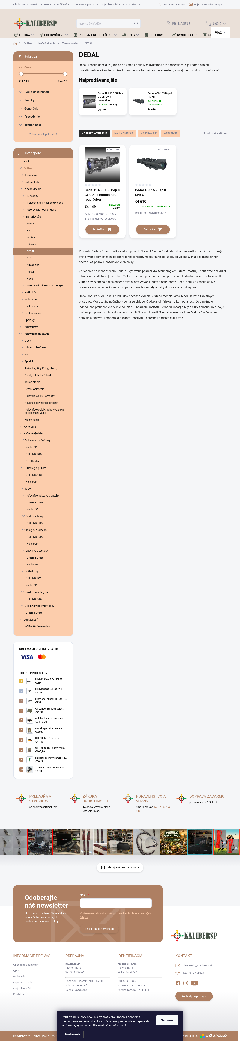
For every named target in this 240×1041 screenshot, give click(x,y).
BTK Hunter (32, 461)
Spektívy (29, 320)
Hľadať (136, 23)
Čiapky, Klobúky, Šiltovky (39, 375)
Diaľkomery (31, 306)
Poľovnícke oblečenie (37, 333)
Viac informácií (116, 1025)
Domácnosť (30, 619)
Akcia (27, 161)
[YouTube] (194, 982)
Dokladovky (31, 571)
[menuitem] (23, 35)
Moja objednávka (110, 4)
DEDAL (31, 251)
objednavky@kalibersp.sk (197, 965)
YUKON (31, 223)
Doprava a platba (85, 4)
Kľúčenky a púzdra (35, 468)
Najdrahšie (149, 133)
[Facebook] (178, 982)
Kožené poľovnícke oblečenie (41, 402)
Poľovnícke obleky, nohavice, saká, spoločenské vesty (44, 411)
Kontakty (131, 4)
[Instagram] (185, 982)
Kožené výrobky (33, 433)
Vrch (27, 354)
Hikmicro (32, 244)
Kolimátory (31, 299)
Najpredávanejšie (94, 133)
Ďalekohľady (32, 182)
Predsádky (32, 195)
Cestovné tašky (35, 516)
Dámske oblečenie (35, 347)
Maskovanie (32, 419)
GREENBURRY (34, 454)
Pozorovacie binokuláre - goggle (44, 285)
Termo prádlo (32, 382)
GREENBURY (33, 578)
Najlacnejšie (123, 133)
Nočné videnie (33, 189)
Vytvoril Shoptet (188, 1035)
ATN (29, 258)
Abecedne (170, 133)
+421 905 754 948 (193, 972)
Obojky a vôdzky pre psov (39, 605)
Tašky (28, 488)
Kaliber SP (32, 509)
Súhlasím (167, 1020)
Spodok (29, 361)
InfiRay (31, 237)
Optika (28, 168)
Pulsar (30, 271)
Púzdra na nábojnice (37, 592)
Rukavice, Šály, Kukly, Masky (41, 368)
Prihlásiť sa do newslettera (99, 928)
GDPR (47, 4)
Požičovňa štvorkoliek (37, 626)
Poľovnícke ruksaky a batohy (42, 495)
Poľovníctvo (31, 326)
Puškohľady (32, 292)
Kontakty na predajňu (194, 996)
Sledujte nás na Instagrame (123, 867)
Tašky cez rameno (36, 530)
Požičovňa (63, 4)
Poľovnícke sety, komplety (40, 395)
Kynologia (30, 426)
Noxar (30, 278)
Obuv (28, 340)
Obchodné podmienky (26, 4)
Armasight (33, 264)
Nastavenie (72, 1034)
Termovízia (31, 175)
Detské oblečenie (34, 388)
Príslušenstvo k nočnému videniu (45, 202)
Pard (29, 230)
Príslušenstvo (32, 313)
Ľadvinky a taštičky (37, 550)
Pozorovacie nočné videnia (41, 209)
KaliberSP (31, 447)
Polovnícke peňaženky (37, 440)
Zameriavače (33, 216)
